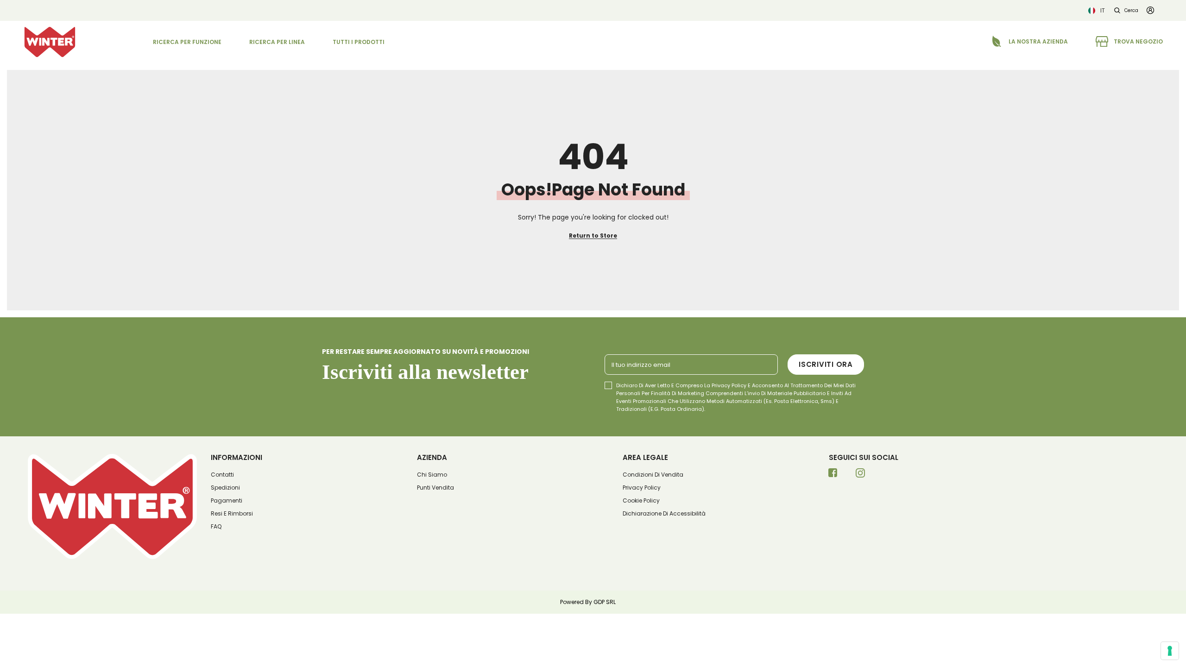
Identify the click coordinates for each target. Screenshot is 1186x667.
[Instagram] (860, 475)
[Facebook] (833, 475)
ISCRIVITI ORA (826, 364)
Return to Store (593, 235)
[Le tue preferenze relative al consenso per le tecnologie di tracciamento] (1170, 651)
